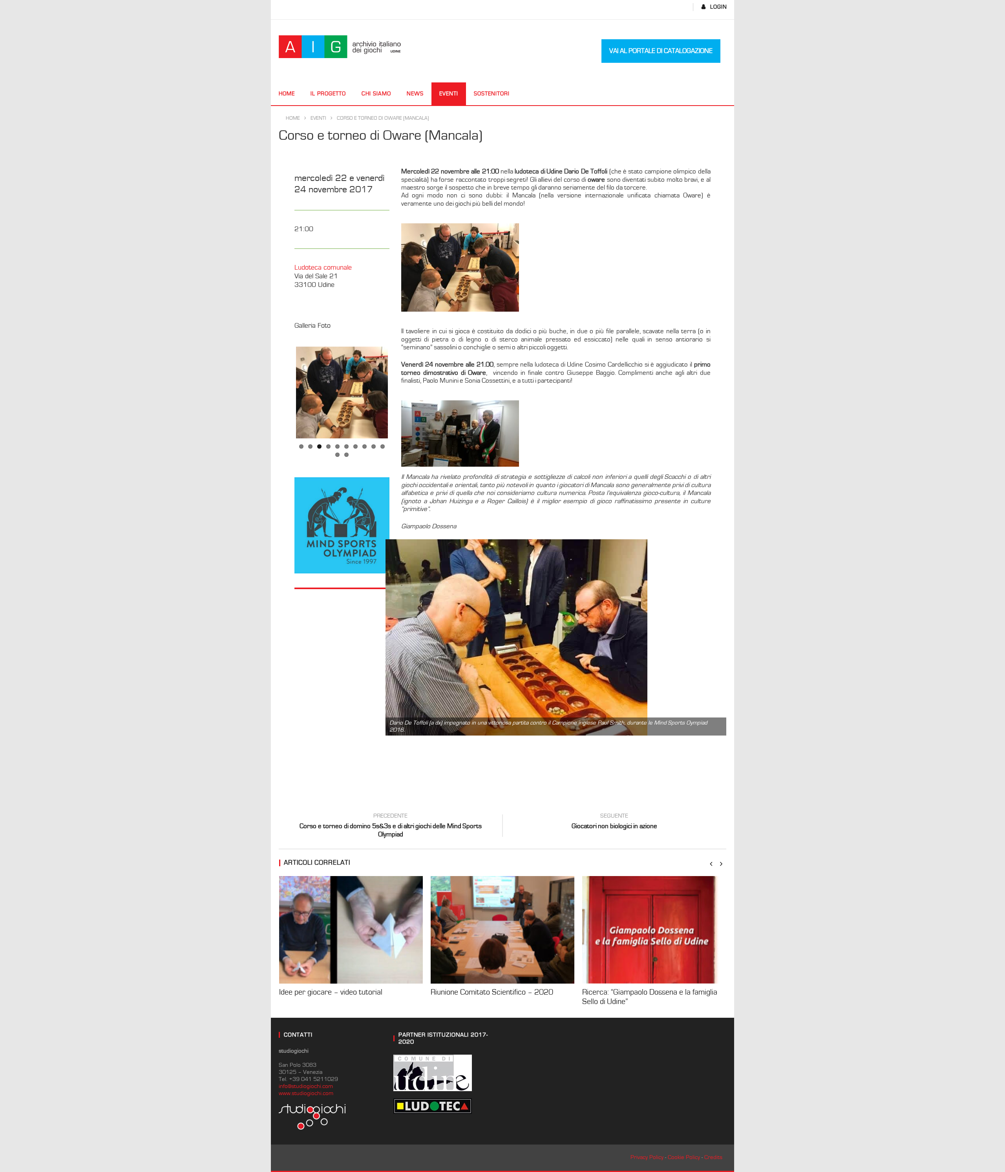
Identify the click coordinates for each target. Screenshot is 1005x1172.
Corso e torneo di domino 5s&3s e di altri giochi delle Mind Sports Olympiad (391, 826)
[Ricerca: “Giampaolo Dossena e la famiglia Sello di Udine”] (654, 929)
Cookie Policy (684, 1157)
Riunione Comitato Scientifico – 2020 (492, 992)
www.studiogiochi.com (306, 1093)
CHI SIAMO (376, 94)
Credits (713, 1157)
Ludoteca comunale (323, 267)
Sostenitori (492, 94)
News (415, 94)
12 (346, 455)
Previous (284, 392)
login (718, 7)
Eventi (448, 94)
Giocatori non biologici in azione (614, 822)
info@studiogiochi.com (306, 1086)
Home (287, 94)
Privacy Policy (646, 1157)
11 (337, 455)
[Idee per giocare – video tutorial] (351, 929)
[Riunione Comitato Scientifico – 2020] (502, 929)
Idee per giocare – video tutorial (330, 992)
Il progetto (328, 94)
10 (382, 446)
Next (399, 392)
